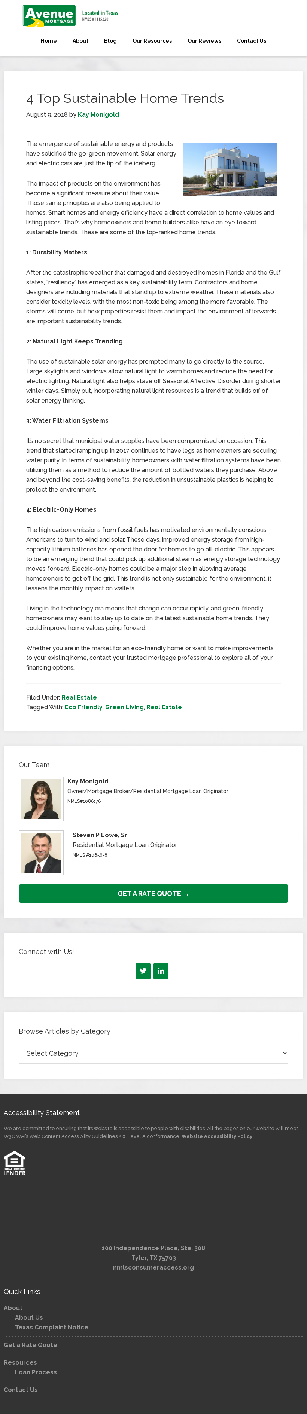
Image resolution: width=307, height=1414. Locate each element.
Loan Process (36, 1372)
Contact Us (21, 1389)
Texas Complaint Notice (51, 1327)
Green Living (124, 707)
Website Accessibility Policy (217, 1136)
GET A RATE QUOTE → (153, 893)
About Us (29, 1317)
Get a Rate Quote (30, 1345)
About (13, 1308)
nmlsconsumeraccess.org (153, 1267)
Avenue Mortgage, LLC (153, 15)
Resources (20, 1362)
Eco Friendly (84, 707)
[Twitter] (143, 971)
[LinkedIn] (161, 971)
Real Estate (79, 697)
